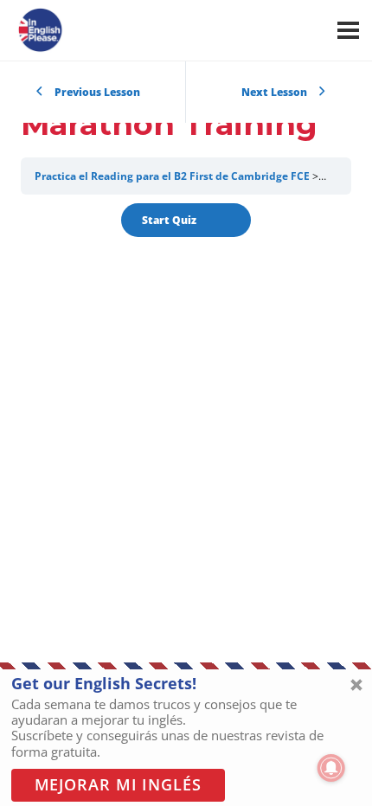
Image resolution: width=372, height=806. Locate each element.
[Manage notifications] (331, 768)
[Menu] (348, 30)
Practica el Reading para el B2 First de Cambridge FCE (172, 176)
